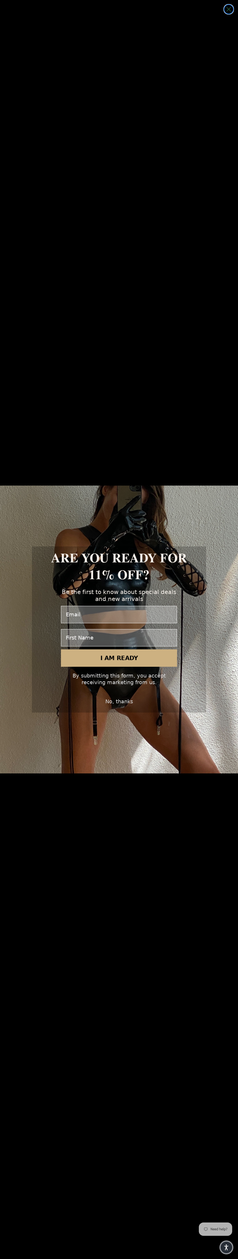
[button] (226, 1247)
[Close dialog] (228, 9)
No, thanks (119, 701)
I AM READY (119, 658)
